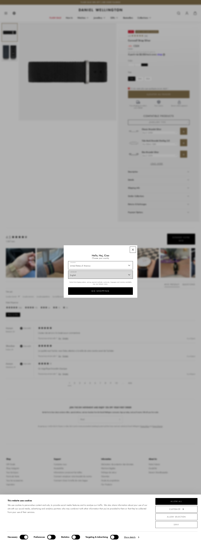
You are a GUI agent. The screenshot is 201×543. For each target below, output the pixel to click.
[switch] (51, 537)
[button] (133, 250)
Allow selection (176, 517)
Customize (175, 509)
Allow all (176, 501)
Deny (176, 524)
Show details (130, 537)
